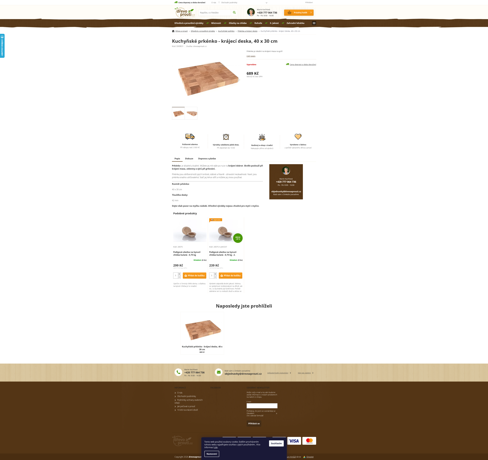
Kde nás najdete (304, 373)
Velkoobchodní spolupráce (277, 373)
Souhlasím (276, 443)
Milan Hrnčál (290, 456)
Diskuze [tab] (189, 158)
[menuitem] (189, 23)
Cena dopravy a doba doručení (191, 2)
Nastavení (212, 453)
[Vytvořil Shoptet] (303, 456)
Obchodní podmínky (229, 2)
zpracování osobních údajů (265, 413)
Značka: (196, 46)
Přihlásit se (254, 423)
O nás (213, 2)
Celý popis (251, 56)
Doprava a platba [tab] (207, 158)
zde (216, 447)
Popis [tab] (177, 158)
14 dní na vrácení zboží (187, 409)
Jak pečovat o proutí (186, 406)
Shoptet (310, 456)
